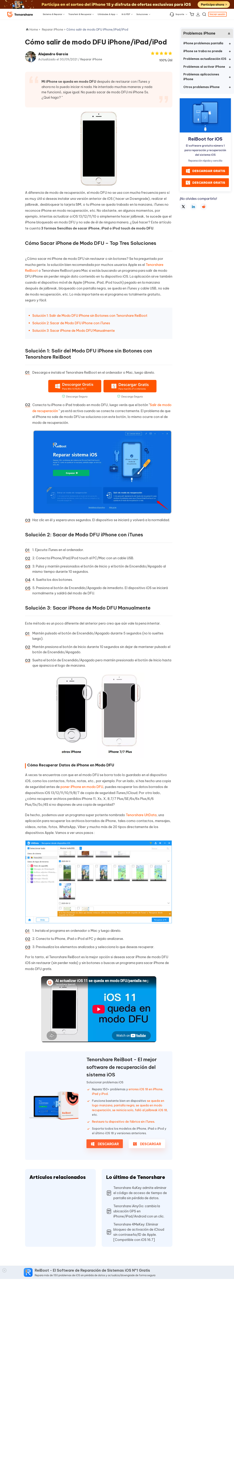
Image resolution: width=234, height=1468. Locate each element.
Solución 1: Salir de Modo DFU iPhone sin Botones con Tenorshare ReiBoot (89, 315)
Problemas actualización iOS (204, 59)
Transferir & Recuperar (79, 14)
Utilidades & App (106, 14)
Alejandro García (53, 54)
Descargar (108, 1144)
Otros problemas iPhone (201, 87)
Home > (34, 29)
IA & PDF (126, 14)
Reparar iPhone (91, 59)
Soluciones (142, 14)
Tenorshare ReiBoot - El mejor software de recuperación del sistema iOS (121, 1067)
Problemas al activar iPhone (204, 66)
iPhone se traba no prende (202, 51)
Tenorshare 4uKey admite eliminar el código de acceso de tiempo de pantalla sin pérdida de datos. (140, 1193)
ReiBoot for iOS (205, 139)
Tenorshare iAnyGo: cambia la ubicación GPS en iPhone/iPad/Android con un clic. (138, 1211)
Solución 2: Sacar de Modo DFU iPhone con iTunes (71, 323)
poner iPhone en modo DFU (82, 787)
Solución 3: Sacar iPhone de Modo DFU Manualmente (73, 330)
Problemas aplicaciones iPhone (201, 76)
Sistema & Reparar (52, 14)
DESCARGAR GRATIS (208, 171)
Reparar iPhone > (54, 29)
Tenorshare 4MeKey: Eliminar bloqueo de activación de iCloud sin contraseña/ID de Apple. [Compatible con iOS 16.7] (138, 1232)
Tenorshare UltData (141, 815)
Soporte (180, 14)
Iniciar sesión (217, 14)
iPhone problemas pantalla (203, 43)
